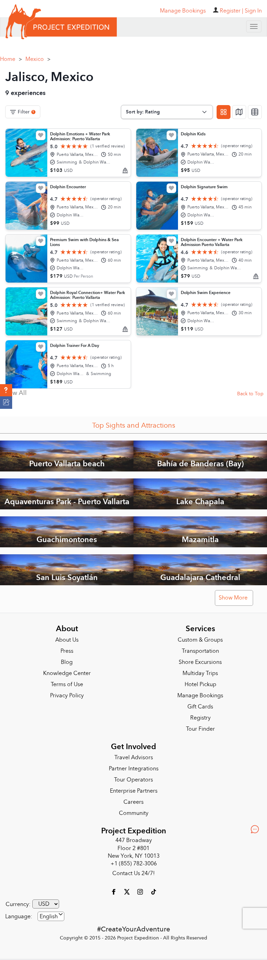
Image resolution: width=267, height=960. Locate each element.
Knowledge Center (67, 671)
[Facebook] (114, 889)
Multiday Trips (200, 671)
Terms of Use (67, 682)
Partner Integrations (134, 766)
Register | (231, 11)
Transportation (200, 648)
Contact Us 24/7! (133, 871)
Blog (67, 660)
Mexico (37, 57)
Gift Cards (200, 704)
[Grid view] (223, 110)
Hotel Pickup (200, 682)
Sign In (253, 11)
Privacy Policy (67, 693)
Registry (200, 715)
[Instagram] (140, 889)
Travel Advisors (133, 755)
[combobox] (51, 914)
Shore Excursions (200, 660)
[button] (6, 390)
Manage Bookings (200, 693)
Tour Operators (133, 777)
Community (133, 811)
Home (11, 57)
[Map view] (239, 110)
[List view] (255, 110)
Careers (133, 799)
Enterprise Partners (133, 788)
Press (66, 648)
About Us (67, 637)
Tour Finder (200, 726)
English (49, 914)
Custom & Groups (200, 637)
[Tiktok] (153, 889)
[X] (127, 889)
